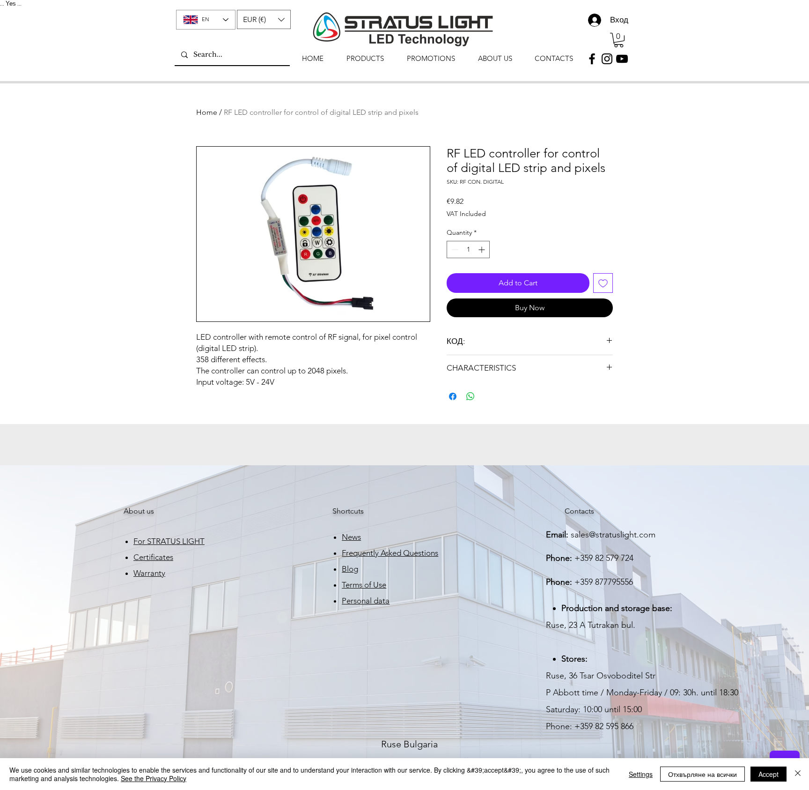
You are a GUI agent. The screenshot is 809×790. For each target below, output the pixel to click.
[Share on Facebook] (452, 396)
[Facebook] (592, 59)
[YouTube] (622, 59)
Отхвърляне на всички (702, 774)
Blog (350, 569)
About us (139, 511)
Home (206, 112)
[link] (618, 40)
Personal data (366, 600)
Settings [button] (641, 774)
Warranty (149, 573)
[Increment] (482, 249)
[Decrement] (454, 249)
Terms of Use (364, 584)
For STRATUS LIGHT (169, 541)
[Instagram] (607, 59)
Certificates (153, 557)
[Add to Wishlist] (603, 283)
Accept (768, 774)
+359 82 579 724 (603, 558)
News (351, 537)
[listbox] (264, 19)
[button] (264, 19)
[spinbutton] (468, 249)
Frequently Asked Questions (390, 553)
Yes (11, 3)
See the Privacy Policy (153, 778)
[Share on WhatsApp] (470, 396)
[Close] (797, 774)
